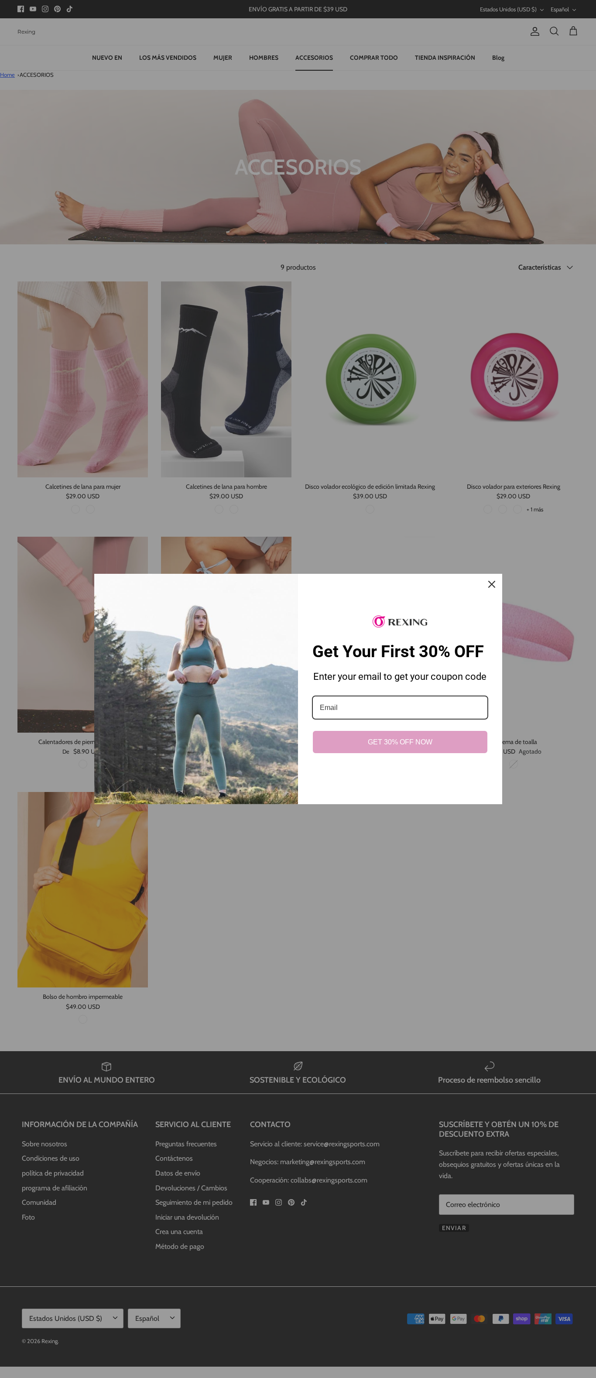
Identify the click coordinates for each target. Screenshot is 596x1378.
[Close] (491, 584)
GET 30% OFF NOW (400, 742)
